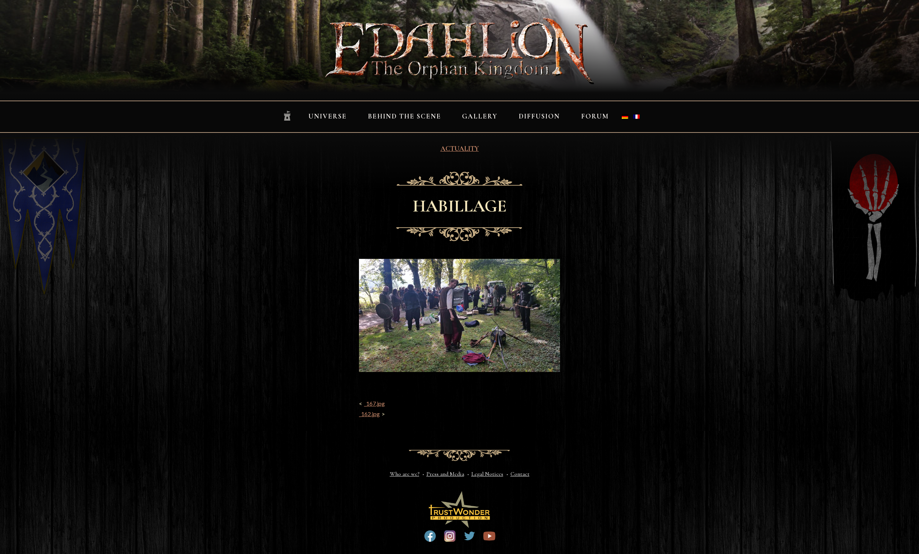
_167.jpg (374, 403)
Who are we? (404, 474)
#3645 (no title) (489, 536)
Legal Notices (487, 474)
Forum (595, 116)
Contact (520, 474)
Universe (327, 116)
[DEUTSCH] (625, 116)
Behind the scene (404, 116)
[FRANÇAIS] (636, 116)
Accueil (287, 116)
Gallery (480, 116)
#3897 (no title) (450, 536)
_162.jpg (369, 413)
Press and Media (445, 474)
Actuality (459, 148)
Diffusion (539, 116)
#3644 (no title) (469, 536)
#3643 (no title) (430, 536)
